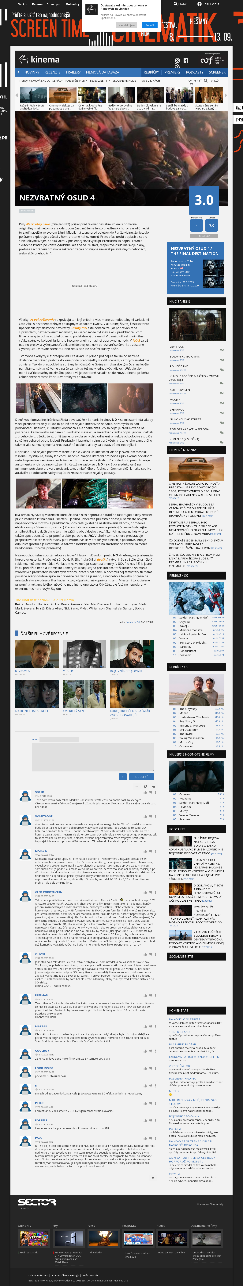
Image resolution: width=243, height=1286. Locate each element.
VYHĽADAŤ (195, 81)
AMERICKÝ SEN (73, 711)
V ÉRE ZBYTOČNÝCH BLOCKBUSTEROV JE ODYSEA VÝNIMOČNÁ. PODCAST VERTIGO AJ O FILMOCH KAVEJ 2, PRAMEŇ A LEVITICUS (196, 939)
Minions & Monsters (192, 725)
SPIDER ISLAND (179, 1032)
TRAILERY (73, 72)
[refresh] (145, 786)
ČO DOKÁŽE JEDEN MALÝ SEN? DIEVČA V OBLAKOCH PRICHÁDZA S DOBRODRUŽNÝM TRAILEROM (196, 544)
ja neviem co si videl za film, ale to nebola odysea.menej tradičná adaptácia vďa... (192, 1166)
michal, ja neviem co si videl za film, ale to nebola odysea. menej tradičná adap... (192, 1179)
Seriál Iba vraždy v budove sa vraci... (177, 107)
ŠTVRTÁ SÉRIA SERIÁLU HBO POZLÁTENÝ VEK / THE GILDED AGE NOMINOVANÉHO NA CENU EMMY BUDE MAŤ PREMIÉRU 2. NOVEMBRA (196, 528)
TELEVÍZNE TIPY (100, 80)
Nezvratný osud (38, 224)
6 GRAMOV (23, 671)
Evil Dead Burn (188, 729)
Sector (23, 4)
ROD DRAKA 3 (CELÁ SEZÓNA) (190, 429)
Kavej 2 (184, 626)
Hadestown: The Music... (195, 717)
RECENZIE (52, 72)
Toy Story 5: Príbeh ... (193, 642)
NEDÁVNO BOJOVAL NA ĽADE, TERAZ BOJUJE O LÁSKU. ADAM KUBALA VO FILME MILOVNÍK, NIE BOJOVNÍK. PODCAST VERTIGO (196, 845)
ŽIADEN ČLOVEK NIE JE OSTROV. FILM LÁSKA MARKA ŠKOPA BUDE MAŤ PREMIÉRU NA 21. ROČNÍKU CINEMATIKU (194, 560)
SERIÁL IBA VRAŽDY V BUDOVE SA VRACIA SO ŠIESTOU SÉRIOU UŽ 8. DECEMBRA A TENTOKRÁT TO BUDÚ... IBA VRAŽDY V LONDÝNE (194, 510)
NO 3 (136, 340)
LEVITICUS (177, 346)
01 (137, 786)
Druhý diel (79, 328)
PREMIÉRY (173, 72)
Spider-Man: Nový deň (193, 617)
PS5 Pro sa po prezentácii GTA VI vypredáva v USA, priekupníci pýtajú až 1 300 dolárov (68, 1257)
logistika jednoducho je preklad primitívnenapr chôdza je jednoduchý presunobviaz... (195, 1083)
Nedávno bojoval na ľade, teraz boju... (120, 107)
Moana (183, 713)
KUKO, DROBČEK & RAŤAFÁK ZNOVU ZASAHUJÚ (130, 713)
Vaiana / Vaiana (189, 815)
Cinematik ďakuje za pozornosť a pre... (61, 107)
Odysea (184, 621)
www (187, 275)
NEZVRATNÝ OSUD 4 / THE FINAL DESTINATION (195, 251)
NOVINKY (31, 72)
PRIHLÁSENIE (212, 4)
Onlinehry (73, 4)
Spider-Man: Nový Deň (194, 802)
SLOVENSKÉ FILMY (124, 80)
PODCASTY (195, 72)
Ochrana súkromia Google (65, 1275)
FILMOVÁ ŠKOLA (39, 80)
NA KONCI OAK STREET (32, 711)
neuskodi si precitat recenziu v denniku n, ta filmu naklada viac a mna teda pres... (194, 1121)
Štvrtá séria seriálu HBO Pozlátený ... (206, 107)
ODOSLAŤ (141, 777)
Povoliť (149, 25)
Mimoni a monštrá (191, 630)
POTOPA (175, 1129)
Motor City (186, 742)
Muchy (183, 811)
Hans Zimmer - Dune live (171, 1252)
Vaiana (183, 638)
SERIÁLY (57, 80)
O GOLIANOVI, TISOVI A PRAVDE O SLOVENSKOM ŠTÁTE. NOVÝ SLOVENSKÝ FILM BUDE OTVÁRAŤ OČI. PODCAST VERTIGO (196, 892)
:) (123, 777)
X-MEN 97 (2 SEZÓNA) (184, 439)
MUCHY (68, 671)
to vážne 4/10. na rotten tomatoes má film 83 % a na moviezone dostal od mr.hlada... (195, 1024)
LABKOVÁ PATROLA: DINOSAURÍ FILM (194, 1057)
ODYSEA (174, 1174)
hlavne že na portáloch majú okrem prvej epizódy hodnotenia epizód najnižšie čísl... (193, 1150)
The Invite (186, 734)
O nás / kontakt (90, 1275)
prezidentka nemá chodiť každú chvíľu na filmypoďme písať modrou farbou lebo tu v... (194, 1071)
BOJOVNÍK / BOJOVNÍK (126, 671)
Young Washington (191, 738)
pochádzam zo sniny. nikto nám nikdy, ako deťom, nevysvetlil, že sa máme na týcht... (193, 1134)
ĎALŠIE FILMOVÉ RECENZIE (44, 633)
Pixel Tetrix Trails (29, 1252)
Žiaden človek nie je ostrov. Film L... (149, 107)
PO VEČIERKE (179, 366)
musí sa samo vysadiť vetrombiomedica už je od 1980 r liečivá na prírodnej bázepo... (195, 1109)
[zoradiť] (154, 786)
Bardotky (185, 646)
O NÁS (215, 81)
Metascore (196, 217)
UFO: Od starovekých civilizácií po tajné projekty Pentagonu (207, 1256)
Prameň (184, 819)
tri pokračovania (41, 320)
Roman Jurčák (133, 622)
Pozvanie (185, 655)
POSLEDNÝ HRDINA (182, 1078)
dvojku (102, 559)
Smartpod (54, 4)
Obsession (186, 746)
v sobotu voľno (177, 1060)
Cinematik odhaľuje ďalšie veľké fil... (90, 107)
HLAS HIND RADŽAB (182, 1044)
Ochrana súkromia (38, 1275)
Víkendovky (95, 1252)
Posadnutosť (187, 651)
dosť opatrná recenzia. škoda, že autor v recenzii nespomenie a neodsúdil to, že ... (192, 1049)
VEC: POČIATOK (179, 1066)
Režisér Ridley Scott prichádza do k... (32, 107)
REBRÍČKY (151, 72)
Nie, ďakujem (126, 25)
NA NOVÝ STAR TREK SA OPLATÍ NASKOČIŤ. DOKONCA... (190, 1143)
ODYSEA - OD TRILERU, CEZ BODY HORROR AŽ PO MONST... (192, 1159)
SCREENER (217, 72)
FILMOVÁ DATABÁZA (102, 72)
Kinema (37, 4)
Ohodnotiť (204, 236)
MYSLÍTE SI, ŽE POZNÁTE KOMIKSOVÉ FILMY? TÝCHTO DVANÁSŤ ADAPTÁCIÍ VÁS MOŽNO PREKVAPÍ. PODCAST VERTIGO (195, 914)
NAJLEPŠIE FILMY (76, 80)
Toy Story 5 (187, 721)
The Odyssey (188, 709)
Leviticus (185, 807)
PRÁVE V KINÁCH (149, 80)
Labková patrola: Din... (193, 634)
